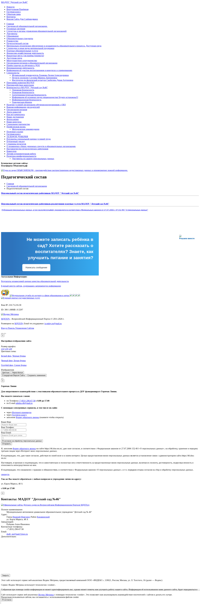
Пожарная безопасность (23, 92)
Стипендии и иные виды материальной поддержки (30, 48)
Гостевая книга (14, 12)
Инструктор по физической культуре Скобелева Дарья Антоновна (42, 80)
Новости (11, 7)
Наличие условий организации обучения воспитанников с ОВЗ (36, 105)
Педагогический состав (17, 43)
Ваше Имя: (6, 422)
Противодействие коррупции (20, 85)
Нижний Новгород (21, 517)
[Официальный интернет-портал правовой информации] (5, 295)
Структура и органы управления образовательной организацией (37, 31)
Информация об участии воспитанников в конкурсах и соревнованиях (39, 70)
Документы (12, 33)
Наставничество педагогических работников (27, 149)
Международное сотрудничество (22, 60)
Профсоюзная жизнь (16, 127)
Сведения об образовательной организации (27, 186)
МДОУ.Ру (5, 319)
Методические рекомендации (25, 129)
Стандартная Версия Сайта (13, 375)
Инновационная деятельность (20, 68)
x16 (6, 349)
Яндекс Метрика (46, 595)
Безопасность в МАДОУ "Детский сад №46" (27, 87)
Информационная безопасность (26, 100)
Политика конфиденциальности (21, 156)
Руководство (12, 41)
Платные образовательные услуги (22, 51)
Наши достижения (15, 117)
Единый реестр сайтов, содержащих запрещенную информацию (31, 286)
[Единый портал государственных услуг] (20, 298)
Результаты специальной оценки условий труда (29, 139)
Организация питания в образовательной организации (32, 63)
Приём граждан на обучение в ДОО (23, 65)
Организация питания (17, 109)
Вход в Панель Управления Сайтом (17, 328)
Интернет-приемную (21, 412)
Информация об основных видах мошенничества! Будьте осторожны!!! (45, 97)
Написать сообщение (36, 267)
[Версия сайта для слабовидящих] (2, 333)
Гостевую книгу (19, 415)
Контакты (11, 17)
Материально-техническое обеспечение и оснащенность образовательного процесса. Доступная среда (54, 46)
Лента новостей (14, 112)
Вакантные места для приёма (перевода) (25, 55)
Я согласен (6, 600)
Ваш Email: (6, 432)
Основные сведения (16, 29)
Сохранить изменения (36, 375)
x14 (2, 349)
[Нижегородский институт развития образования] (76, 295)
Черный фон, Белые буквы (13, 360)
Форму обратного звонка (27, 417)
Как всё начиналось (16, 114)
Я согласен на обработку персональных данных (22, 441)
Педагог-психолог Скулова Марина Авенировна (34, 78)
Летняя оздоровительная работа (21, 154)
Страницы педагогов (16, 144)
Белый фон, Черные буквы (13, 356)
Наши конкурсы (14, 122)
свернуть (5, 474)
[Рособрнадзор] (40, 295)
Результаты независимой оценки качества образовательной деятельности (35, 281)
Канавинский (43, 517)
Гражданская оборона (22, 102)
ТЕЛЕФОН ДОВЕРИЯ (17, 136)
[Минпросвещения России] (71, 295)
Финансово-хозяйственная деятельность (25, 53)
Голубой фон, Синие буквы (14, 365)
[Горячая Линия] (2, 378)
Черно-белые (17, 373)
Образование (13, 36)
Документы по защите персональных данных (33, 158)
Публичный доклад (16, 141)
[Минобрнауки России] (74, 295)
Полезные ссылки (15, 131)
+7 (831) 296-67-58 (26, 401)
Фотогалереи (13, 119)
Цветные (5, 373)
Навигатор (11, 151)
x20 (10, 349)
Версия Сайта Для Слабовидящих (22, 19)
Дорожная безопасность (23, 90)
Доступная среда (14, 58)
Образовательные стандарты (20, 38)
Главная (10, 24)
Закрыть (5, 575)
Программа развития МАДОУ (20, 82)
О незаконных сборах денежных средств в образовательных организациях (41, 146)
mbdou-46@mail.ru (24, 403)
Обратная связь (14, 14)
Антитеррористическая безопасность (29, 95)
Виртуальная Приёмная (17, 9)
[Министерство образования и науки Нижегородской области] (79, 295)
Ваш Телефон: (7, 427)
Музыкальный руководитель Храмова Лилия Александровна (40, 75)
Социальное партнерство (18, 124)
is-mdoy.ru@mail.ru (53, 323)
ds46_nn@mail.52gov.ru (17, 534)
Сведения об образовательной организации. (27, 26)
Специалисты (13, 73)
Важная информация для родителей (23, 107)
